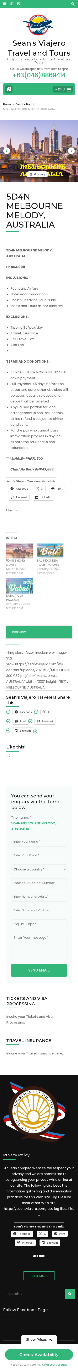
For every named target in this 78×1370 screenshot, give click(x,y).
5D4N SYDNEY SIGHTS (16, 562)
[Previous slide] (6, 150)
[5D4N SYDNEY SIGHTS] (19, 551)
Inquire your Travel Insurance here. (34, 1053)
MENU (59, 89)
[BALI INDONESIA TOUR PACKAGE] (50, 551)
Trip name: (21, 817)
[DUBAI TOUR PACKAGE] (19, 586)
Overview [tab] (18, 632)
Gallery (39, 174)
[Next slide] (71, 150)
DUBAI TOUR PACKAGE (14, 598)
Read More (39, 1275)
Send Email (39, 970)
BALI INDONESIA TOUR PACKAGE (48, 562)
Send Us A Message (54, 1364)
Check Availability (39, 1354)
